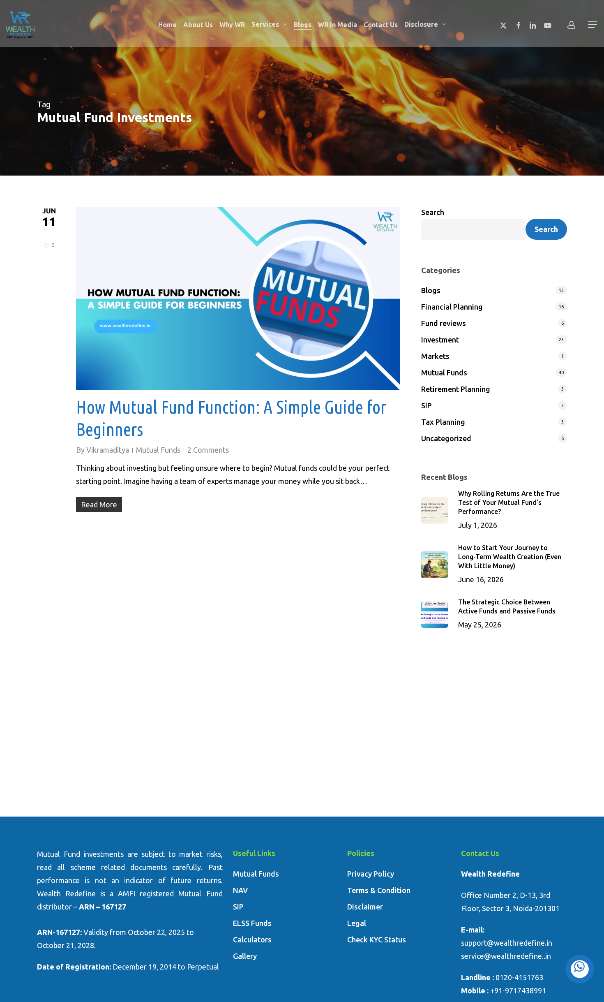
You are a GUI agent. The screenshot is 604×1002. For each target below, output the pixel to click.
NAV (240, 890)
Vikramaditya (107, 450)
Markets (435, 356)
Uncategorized (446, 438)
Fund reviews (443, 323)
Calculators (252, 939)
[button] (593, 25)
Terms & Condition (378, 890)
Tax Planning (443, 422)
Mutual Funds (158, 450)
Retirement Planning (455, 389)
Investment (440, 340)
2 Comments (208, 450)
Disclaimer (365, 906)
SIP (426, 405)
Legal (356, 923)
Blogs (430, 290)
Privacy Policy (370, 874)
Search (432, 212)
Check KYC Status (376, 939)
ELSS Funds (252, 923)
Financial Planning (452, 307)
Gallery (245, 956)
